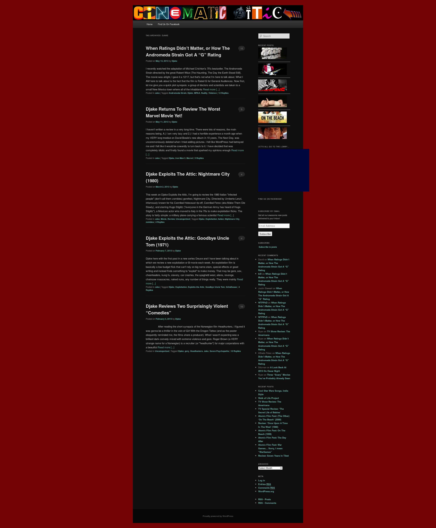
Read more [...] (211, 89)
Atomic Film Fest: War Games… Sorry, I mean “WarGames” (270, 448)
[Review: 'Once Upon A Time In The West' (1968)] (272, 134)
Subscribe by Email (269, 211)
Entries (264, 484)
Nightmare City (232, 218)
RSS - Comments (267, 502)
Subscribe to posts (268, 246)
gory (187, 351)
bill (260, 273)
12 (241, 48)
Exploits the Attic (196, 286)
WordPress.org (266, 491)
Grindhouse (231, 286)
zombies (150, 222)
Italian (221, 218)
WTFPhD (262, 302)
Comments (266, 487)
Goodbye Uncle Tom (215, 286)
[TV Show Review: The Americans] (272, 85)
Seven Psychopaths (219, 351)
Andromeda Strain (177, 92)
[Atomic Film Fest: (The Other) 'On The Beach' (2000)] (272, 117)
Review (171, 218)
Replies (223, 92)
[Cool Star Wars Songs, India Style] (272, 54)
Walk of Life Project (268, 398)
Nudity (204, 92)
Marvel (189, 158)
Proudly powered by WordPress (218, 516)
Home (149, 24)
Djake (174, 60)
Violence (212, 92)
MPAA (197, 92)
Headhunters (196, 351)
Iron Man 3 (180, 158)
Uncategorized (183, 218)
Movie (164, 218)
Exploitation (211, 218)
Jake (157, 92)
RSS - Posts (264, 499)
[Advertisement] (283, 170)
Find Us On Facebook (169, 24)
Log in (261, 480)
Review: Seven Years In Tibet (273, 455)
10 (241, 306)
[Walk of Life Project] (272, 70)
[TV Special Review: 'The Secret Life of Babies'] (272, 101)
